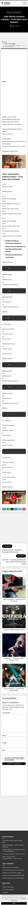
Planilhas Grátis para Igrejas (10, 867)
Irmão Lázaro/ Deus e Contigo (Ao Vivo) (13, 854)
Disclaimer (5, 892)
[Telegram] (20, 509)
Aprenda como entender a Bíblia (11, 873)
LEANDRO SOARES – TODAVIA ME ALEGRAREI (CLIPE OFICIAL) (12, 551)
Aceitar (14, 903)
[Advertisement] (14, 37)
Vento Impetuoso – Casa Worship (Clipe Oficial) (14, 689)
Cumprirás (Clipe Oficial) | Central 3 (14, 630)
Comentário (6, 713)
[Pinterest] (24, 509)
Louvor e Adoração (13, 12)
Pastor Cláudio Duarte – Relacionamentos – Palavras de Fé (12, 857)
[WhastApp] (8, 509)
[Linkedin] (16, 509)
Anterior (8, 546)
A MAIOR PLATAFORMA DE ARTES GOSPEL (13, 875)
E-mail (4, 743)
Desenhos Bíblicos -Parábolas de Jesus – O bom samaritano (13, 850)
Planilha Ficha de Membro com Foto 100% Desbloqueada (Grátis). (15, 249)
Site (3, 750)
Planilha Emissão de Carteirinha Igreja (13, 878)
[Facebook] (4, 509)
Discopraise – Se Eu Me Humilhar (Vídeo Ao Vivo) (14, 659)
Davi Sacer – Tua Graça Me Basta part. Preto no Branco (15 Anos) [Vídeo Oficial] (14, 562)
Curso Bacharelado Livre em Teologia (13, 870)
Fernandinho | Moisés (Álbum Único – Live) (12, 841)
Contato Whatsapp (7, 887)
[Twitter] (12, 509)
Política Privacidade (8, 889)
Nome (4, 735)
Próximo (20, 556)
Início (5, 42)
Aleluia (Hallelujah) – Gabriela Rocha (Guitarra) (14, 600)
